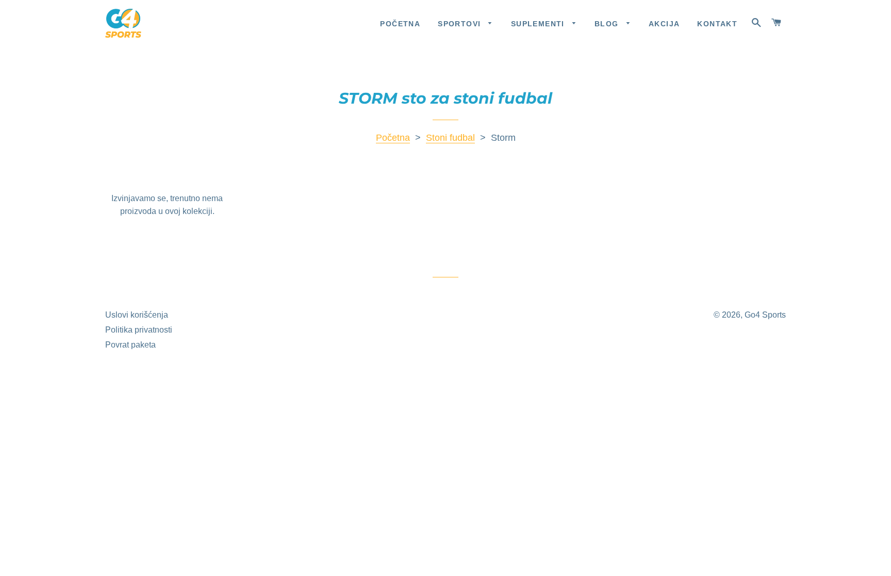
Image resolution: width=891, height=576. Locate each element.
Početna (400, 24)
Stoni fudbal (450, 138)
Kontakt (717, 24)
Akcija (664, 24)
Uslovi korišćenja (136, 314)
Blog (608, 24)
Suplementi (539, 24)
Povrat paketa (130, 344)
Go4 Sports (765, 314)
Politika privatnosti (138, 329)
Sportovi (461, 24)
